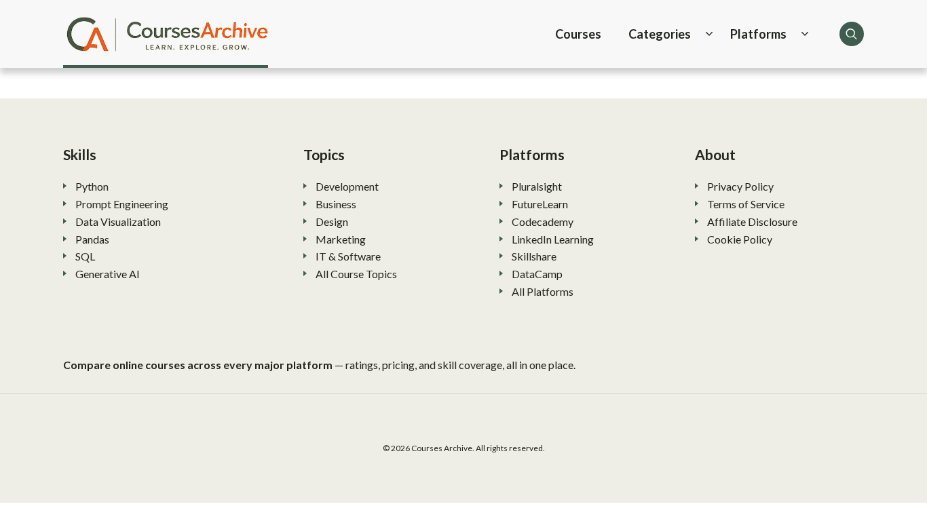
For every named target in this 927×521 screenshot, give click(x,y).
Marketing (341, 239)
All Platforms (542, 291)
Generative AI (107, 273)
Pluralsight (537, 186)
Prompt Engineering (121, 203)
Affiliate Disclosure (752, 221)
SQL (85, 256)
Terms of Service (745, 203)
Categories (659, 33)
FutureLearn (540, 203)
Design (332, 221)
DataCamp (537, 273)
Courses (578, 33)
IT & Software (348, 256)
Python (92, 186)
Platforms (758, 33)
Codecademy (542, 221)
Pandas (92, 239)
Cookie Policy (739, 239)
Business (336, 203)
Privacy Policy (740, 186)
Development (347, 186)
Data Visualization (118, 221)
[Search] (851, 34)
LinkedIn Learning (553, 239)
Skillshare (534, 256)
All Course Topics (356, 273)
